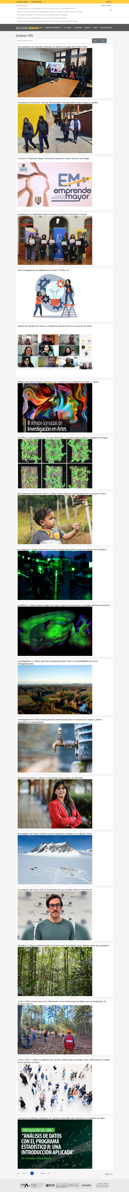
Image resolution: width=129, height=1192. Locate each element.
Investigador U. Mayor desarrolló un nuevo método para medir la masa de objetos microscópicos (62, 549)
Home (40, 27)
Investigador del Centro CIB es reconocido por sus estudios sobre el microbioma (55, 889)
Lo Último (67, 27)
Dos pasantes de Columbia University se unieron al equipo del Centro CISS (52, 47)
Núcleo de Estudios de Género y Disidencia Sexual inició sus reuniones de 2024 (55, 326)
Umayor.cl (109, 2)
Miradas (87, 27)
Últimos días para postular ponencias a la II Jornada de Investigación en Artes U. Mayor (58, 382)
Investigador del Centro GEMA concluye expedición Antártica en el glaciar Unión (55, 834)
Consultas (22, 2)
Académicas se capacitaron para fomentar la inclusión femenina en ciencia (52, 214)
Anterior (24, 1173)
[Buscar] (95, 40)
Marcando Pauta (106, 27)
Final (49, 1173)
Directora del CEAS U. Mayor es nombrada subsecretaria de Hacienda (50, 778)
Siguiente (43, 1173)
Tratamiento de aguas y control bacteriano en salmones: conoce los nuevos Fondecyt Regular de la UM (46, 8)
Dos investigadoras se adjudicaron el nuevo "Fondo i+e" (43, 270)
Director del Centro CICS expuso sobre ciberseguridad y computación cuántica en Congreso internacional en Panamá (50, 11)
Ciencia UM (78, 27)
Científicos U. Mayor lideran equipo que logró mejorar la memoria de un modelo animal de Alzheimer (64, 605)
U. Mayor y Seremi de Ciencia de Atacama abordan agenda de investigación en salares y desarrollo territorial (47, 21)
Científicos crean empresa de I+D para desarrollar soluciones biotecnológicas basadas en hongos (63, 438)
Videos (95, 27)
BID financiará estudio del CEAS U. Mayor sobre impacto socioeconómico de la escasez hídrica (62, 493)
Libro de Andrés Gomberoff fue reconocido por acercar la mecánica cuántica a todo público (42, 15)
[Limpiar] (103, 40)
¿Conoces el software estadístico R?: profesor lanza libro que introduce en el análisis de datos (61, 1118)
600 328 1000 (36, 2)
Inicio (18, 1173)
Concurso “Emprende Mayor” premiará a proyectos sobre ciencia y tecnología (54, 158)
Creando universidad (52, 27)
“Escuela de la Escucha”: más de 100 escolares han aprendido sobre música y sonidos (58, 102)
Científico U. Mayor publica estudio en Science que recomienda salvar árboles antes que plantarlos (63, 945)
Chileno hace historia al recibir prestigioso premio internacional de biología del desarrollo (41, 18)
